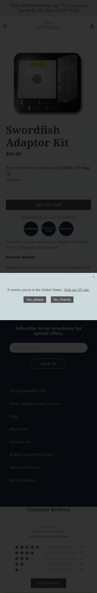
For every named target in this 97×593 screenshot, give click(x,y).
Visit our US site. (77, 290)
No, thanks (62, 299)
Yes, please (35, 299)
